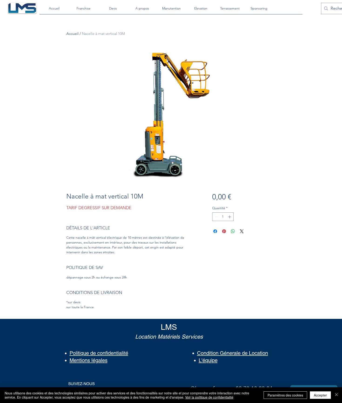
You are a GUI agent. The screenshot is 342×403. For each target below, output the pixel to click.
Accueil (72, 33)
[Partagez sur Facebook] (215, 231)
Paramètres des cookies (285, 395)
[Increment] (230, 217)
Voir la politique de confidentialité (209, 397)
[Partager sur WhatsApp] (233, 231)
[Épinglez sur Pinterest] (224, 231)
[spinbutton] (223, 217)
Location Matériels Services (169, 337)
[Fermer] (336, 395)
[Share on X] (242, 231)
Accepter (320, 395)
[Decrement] (216, 217)
